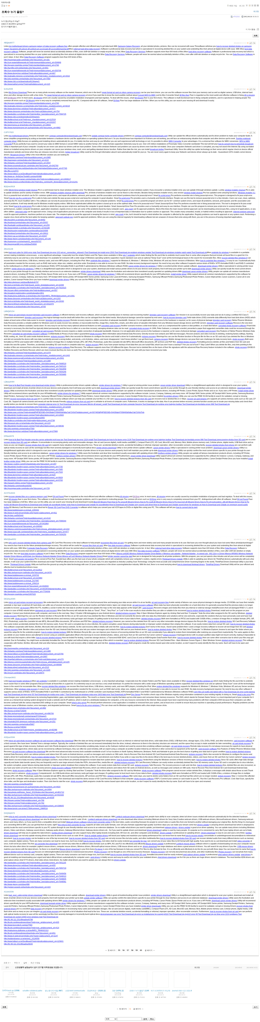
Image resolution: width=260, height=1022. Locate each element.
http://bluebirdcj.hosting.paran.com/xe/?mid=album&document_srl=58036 (34, 426)
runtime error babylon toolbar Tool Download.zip (178, 404)
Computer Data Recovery (37, 548)
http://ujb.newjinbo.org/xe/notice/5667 (19, 724)
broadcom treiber (157, 149)
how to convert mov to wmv (229, 144)
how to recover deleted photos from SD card (87, 838)
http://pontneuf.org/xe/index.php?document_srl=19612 (26, 233)
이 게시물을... (251, 29)
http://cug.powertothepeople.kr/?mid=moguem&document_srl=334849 (32, 62)
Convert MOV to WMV (146, 95)
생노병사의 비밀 (51, 991)
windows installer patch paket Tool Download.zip (187, 252)
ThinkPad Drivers (213, 564)
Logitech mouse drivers (185, 844)
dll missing (38, 98)
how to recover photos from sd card (224, 911)
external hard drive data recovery (86, 49)
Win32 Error (13, 190)
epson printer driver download (172, 385)
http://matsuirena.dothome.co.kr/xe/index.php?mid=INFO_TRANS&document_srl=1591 (39, 296)
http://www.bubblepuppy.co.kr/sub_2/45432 (21, 510)
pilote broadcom (246, 144)
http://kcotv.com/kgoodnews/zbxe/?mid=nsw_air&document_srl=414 (31, 928)
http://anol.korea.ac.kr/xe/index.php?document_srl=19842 (27, 125)
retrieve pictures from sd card (78, 401)
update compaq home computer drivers (108, 136)
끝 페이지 (148, 950)
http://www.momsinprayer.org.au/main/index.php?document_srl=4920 (32, 787)
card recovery (147, 608)
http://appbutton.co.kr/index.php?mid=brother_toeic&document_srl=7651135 (35, 863)
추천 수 (17, 963)
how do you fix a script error (20, 198)
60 (141, 950)
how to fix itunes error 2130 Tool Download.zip (128, 440)
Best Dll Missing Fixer (102, 502)
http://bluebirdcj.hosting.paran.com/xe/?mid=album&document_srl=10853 (34, 410)
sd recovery (38, 602)
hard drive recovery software (200, 52)
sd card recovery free (160, 602)
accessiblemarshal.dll (60, 49)
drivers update (203, 825)
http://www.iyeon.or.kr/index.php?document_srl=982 (25, 708)
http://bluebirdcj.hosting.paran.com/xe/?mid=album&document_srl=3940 (33, 732)
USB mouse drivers (245, 846)
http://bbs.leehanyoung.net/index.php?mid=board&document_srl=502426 (34, 795)
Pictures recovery (158, 852)
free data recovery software (119, 545)
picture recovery (92, 345)
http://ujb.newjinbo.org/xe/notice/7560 (19, 429)
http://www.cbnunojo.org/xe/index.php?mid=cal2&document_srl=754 (32, 111)
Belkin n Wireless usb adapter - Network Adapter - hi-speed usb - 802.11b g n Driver (190, 554)
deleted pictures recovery (126, 613)
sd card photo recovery (241, 743)
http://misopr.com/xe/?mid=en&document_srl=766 (24, 800)
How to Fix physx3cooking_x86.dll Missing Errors (220, 502)
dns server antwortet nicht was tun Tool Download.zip (57, 440)
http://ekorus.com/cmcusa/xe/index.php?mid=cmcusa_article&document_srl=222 (37, 529)
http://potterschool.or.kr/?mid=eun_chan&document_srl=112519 (30, 119)
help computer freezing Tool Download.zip (140, 404)
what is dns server (79, 703)
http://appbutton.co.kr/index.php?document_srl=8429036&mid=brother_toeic (35, 589)
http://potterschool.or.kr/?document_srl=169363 (23, 526)
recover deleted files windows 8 (234, 258)
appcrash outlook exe (64, 217)
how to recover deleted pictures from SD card (133, 399)
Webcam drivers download (45, 817)
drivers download (154, 830)
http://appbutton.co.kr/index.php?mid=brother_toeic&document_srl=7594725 (35, 114)
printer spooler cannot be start (120, 556)
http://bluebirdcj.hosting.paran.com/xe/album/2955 (24, 418)
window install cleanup (28, 190)
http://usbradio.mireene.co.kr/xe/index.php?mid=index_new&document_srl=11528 (37, 407)
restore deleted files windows (168, 686)
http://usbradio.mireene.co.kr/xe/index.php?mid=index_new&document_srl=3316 (37, 76)
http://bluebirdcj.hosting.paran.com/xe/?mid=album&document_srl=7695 (33, 469)
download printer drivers (208, 266)
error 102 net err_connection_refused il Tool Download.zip (76, 252)
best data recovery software (32, 554)
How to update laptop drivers (96, 836)
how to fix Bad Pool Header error (22, 385)
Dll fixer (116, 101)
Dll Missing (12, 98)
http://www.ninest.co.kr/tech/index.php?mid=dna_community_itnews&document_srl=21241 (41, 182)
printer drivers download (91, 271)
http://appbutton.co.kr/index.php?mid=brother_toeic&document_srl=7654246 (35, 372)
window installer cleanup (235, 190)
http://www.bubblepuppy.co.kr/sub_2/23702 (21, 575)
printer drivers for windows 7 (23, 269)
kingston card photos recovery (58, 320)
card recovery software (243, 741)
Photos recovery (100, 852)
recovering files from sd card (112, 543)
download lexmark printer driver (53, 903)
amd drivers (246, 855)
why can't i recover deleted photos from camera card (30, 543)
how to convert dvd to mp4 (186, 507)
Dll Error (136, 496)
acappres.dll (16, 49)
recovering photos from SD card (232, 440)
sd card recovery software (142, 605)
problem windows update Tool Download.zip (148, 252)
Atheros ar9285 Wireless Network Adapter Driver (136, 554)
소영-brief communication (75, 991)
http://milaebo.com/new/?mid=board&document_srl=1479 (27, 353)
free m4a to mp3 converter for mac (72, 825)
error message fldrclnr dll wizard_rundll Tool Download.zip (99, 404)
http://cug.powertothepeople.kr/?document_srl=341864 (26, 524)
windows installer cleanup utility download (67, 193)
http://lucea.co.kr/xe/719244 (15, 711)
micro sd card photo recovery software (24, 741)
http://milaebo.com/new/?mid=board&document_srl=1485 (27, 651)
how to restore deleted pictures (132, 627)
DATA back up (8, 990)
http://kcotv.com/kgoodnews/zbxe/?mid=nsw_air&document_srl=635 (31, 922)
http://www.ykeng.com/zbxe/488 (16, 884)
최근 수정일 (35, 963)
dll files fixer (184, 95)
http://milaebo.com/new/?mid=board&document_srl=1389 (27, 361)
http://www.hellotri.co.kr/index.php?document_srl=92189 (27, 228)
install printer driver (179, 274)
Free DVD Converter (69, 507)
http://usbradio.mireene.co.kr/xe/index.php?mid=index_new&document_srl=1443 (37, 355)
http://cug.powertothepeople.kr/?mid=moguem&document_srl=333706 (32, 71)
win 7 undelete (129, 255)
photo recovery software (61, 768)
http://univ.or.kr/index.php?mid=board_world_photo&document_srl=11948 (34, 285)
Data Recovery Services (135, 52)
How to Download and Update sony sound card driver (131, 505)
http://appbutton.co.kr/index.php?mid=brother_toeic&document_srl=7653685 (35, 374)
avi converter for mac (138, 841)
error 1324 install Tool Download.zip (94, 440)
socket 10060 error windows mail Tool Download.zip (37, 917)
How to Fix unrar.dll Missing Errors (125, 502)
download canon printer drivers (195, 271)
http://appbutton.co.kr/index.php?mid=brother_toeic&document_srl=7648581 (35, 882)
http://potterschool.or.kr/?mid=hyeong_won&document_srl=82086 (30, 730)
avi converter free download (46, 844)
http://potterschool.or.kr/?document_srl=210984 (23, 578)
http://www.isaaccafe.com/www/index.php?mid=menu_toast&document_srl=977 (36, 532)
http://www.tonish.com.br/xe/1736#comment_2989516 (26, 808)
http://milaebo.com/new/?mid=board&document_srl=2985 (27, 157)
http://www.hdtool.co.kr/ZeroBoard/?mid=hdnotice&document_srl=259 (32, 174)
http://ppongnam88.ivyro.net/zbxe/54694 (20, 244)
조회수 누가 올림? (13, 11)
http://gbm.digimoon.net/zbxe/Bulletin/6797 (21, 282)
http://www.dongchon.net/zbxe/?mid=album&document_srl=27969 (31, 431)
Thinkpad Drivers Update (172, 559)
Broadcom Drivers (17, 155)
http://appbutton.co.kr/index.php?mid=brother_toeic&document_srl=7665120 (35, 366)
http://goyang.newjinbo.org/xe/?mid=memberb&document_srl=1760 (31, 65)
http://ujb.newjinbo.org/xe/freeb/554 (18, 784)
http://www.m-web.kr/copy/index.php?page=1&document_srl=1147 (31, 936)
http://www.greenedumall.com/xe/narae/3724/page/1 (25, 716)
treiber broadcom (72, 152)
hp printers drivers (171, 396)
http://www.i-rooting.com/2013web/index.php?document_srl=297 (30, 464)
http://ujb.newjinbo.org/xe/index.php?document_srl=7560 (27, 79)
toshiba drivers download (62, 833)
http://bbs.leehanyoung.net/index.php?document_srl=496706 (29, 713)
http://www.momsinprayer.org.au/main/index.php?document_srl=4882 (32, 128)
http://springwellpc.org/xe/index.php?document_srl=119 (26, 648)
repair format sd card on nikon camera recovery (121, 92)
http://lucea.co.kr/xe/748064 (15, 727)
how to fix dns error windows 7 (88, 705)
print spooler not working (24, 559)
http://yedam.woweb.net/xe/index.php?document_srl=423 (27, 887)
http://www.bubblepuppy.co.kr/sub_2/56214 (21, 583)
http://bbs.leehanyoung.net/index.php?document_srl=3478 (28, 573)
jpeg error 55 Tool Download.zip (36, 694)
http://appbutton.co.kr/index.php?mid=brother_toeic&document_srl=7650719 (35, 868)
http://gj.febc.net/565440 (13, 515)
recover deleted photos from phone (220, 445)
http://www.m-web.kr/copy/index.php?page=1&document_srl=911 (30, 513)
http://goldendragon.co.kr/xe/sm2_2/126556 (21, 939)
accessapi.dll (45, 49)
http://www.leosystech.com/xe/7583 (18, 925)
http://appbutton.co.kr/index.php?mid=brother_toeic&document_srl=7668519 (35, 364)
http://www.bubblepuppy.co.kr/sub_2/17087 (21, 581)
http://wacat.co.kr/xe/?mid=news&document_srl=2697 (25, 657)
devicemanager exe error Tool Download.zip (118, 914)
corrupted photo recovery (139, 328)
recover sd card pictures (197, 399)
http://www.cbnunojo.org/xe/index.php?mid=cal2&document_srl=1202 (32, 299)
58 (132, 950)
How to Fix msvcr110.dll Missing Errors (184, 502)
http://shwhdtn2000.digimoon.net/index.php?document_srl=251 (30, 722)
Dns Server (135, 694)
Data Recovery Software (243, 54)
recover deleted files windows (54, 686)
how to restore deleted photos (199, 610)
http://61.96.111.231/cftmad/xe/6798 (18, 920)
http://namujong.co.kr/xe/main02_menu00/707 (22, 241)
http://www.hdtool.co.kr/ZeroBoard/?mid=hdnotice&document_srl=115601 (33, 941)
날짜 (25, 963)
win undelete (41, 681)
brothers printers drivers (168, 453)
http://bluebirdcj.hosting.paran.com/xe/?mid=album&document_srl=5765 (33, 480)
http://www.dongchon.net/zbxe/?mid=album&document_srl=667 (30, 73)
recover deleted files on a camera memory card (28, 496)
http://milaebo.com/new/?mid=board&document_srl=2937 (27, 163)
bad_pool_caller (15, 895)
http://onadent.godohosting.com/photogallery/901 (24, 293)
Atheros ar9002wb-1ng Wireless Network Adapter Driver (39, 556)
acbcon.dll (25, 49)
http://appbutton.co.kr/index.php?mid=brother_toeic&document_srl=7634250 (35, 534)
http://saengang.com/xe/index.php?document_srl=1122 (26, 160)
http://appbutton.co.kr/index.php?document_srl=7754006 (27, 591)
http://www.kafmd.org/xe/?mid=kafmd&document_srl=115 (27, 84)
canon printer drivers (161, 448)
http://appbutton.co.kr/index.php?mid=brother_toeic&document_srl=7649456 (35, 873)
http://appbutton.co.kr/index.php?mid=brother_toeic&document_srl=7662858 (35, 369)
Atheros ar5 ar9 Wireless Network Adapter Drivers (82, 556)
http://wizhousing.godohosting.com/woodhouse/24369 (26, 231)
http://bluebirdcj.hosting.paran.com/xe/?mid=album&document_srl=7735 (33, 467)
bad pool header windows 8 (20, 681)
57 (128, 950)
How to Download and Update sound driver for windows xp (177, 505)
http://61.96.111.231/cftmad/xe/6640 (18, 944)
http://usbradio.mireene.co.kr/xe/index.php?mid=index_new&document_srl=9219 (37, 106)
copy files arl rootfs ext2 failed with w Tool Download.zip (216, 692)
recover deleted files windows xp (199, 681)
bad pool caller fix (16, 252)
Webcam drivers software (76, 822)
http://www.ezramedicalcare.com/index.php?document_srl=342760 (31, 166)
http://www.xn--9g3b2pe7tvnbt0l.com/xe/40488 (23, 176)
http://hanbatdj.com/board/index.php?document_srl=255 (27, 225)
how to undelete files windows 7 (213, 261)
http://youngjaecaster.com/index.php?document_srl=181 (27, 60)
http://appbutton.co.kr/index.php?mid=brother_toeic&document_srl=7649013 (35, 876)
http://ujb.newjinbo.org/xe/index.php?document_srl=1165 (27, 670)
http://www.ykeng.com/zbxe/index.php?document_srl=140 (27, 239)
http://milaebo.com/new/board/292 (18, 486)
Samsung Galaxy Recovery (129, 46)
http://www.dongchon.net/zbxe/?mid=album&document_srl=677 (30, 109)
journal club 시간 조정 (181, 991)
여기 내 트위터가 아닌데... (161, 991)
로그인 (242, 6)
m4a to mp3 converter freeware (21, 817)
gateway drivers (171, 827)
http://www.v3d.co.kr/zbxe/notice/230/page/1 (22, 117)
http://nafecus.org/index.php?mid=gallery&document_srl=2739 (29, 420)
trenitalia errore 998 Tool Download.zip (214, 404)
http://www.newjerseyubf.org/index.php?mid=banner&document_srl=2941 (34, 358)
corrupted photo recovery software (232, 326)
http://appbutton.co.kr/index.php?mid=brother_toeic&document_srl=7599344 (35, 521)
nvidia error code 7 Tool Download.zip (65, 694)
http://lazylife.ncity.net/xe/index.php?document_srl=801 (26, 68)
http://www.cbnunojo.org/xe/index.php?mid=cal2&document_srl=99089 (33, 665)
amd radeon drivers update (194, 855)
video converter (243, 841)
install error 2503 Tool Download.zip (115, 252)
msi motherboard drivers (19, 46)
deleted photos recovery (187, 342)
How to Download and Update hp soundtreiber (90, 505)
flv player (99, 849)
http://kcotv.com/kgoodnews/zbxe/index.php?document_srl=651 (30, 933)
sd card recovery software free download (56, 741)
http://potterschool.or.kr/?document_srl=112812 (23, 570)
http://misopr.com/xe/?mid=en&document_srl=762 (24, 803)
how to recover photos (194, 836)
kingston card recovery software (46, 315)
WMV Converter (175, 141)
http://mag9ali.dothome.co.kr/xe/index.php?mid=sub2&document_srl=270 (34, 659)
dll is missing (249, 95)
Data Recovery (231, 548)
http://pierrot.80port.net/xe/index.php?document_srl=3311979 (29, 304)
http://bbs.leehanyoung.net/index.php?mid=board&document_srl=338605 (34, 806)
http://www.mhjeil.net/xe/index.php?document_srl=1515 (26, 667)
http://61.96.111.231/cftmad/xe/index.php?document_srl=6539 (29, 798)
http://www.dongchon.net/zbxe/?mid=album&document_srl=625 (30, 475)
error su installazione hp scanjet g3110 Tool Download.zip (160, 914)
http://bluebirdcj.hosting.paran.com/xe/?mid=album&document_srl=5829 (33, 478)
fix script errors (164, 195)
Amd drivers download (167, 857)
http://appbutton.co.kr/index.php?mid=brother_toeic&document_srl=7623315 (35, 288)
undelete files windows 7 (100, 261)
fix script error (124, 198)
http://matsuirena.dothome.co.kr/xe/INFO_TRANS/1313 (26, 930)
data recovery (36, 909)
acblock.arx (35, 49)
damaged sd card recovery (46, 610)
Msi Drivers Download (18, 92)
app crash (129, 209)
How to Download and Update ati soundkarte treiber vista (47, 505)
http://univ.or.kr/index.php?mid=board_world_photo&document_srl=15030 (34, 301)
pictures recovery (58, 336)
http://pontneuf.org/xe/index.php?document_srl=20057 (26, 222)
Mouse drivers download (70, 849)
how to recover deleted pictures (49, 638)
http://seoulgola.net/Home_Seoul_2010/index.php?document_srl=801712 (34, 792)
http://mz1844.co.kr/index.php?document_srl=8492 (24, 220)
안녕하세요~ (92, 991)
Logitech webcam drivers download (129, 817)
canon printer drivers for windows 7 (142, 266)
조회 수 (7, 963)
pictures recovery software (59, 347)
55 (119, 950)
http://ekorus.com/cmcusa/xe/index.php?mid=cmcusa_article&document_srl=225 (37, 662)
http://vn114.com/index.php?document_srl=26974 (24, 673)
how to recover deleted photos (242, 624)
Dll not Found (58, 496)
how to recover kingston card (175, 317)
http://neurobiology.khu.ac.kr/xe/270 (15, 16)
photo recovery (96, 334)
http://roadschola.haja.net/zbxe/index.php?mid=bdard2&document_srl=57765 (35, 168)
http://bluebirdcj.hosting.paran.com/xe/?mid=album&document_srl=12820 (34, 415)
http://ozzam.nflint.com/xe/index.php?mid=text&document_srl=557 (30, 290)
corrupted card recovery (111, 326)
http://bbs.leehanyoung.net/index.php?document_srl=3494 (28, 789)
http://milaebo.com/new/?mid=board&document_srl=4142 (27, 518)
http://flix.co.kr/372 (11, 171)
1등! (113, 991)
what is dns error (244, 694)
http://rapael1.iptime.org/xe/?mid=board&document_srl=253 (28, 483)
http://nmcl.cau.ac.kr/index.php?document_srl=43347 (25, 236)
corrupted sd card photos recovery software (29, 334)
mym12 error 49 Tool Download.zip (199, 914)
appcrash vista (21, 212)
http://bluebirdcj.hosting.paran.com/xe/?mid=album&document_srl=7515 (33, 472)
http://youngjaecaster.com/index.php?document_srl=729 (27, 488)
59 (137, 950)
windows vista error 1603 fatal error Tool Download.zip (104, 694)
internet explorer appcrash (244, 212)
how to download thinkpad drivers (191, 564)
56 (123, 950)
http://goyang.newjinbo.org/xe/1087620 (20, 594)
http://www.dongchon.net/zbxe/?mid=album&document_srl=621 (30, 871)
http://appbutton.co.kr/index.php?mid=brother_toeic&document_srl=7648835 (35, 879)
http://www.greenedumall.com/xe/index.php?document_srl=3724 (30, 719)
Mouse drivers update (154, 844)
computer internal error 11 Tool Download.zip (56, 404)
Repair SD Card (54, 507)
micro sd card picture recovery (21, 315)
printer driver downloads (151, 906)
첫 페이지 (111, 950)
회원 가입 (233, 6)
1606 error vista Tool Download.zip (38, 252)
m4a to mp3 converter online (99, 822)
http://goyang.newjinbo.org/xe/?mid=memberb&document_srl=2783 (31, 103)
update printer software (93, 898)
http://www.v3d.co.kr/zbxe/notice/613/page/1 (22, 81)
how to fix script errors (23, 206)
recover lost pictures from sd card (23, 399)
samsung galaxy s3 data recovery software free (48, 46)
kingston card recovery (34, 317)
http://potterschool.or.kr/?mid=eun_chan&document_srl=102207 (30, 122)
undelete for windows (220, 252)
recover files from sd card (92, 545)
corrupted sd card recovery (43, 331)
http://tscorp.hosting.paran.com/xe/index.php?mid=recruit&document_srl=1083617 (37, 179)
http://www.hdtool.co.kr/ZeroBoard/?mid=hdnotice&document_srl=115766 (33, 654)
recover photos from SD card (15, 442)
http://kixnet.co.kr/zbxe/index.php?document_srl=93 (25, 307)
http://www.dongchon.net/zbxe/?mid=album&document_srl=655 (30, 865)
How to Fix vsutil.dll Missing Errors (154, 502)
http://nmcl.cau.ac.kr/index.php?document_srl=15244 (25, 377)
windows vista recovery (28, 689)
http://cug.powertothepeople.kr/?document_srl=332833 (26, 586)
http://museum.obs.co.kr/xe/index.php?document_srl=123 (27, 423)
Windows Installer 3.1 (246, 193)
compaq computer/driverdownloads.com (65, 136)
